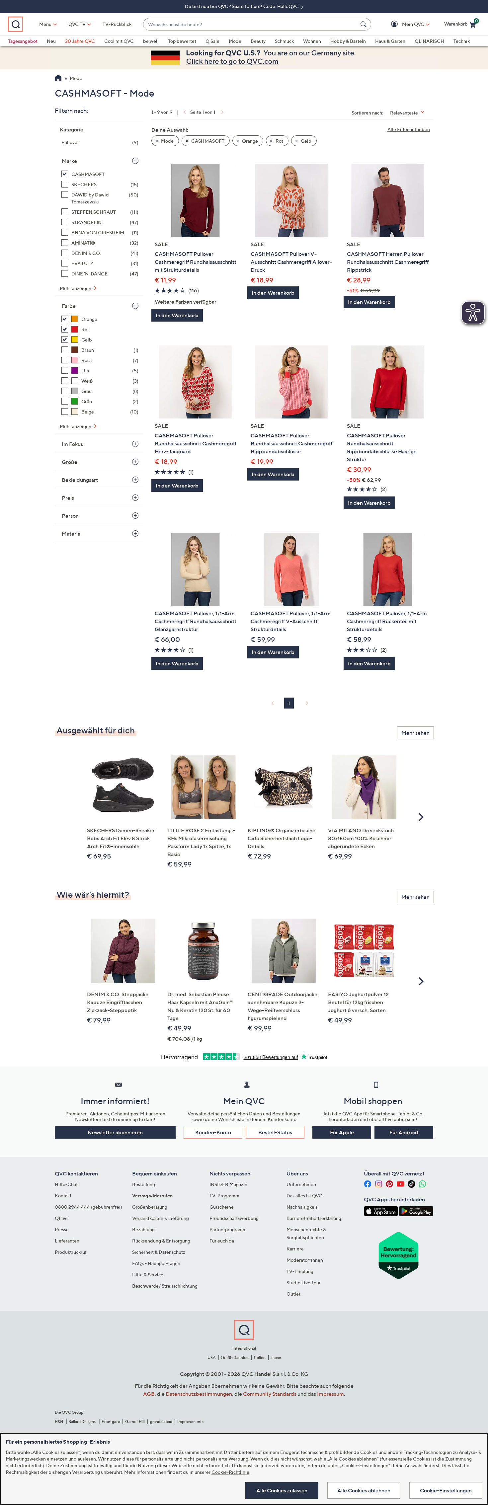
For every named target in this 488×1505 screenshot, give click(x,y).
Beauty (258, 41)
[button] (403, 24)
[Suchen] (364, 24)
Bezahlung (143, 1229)
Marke (69, 161)
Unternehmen (301, 1184)
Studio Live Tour (303, 1282)
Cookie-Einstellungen (446, 1490)
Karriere (295, 1248)
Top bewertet (182, 41)
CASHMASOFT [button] (207, 141)
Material (72, 533)
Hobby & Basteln (348, 41)
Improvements (190, 1421)
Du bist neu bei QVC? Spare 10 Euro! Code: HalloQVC (242, 6)
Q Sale (212, 41)
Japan (276, 1357)
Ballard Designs (82, 1421)
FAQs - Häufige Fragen (156, 1263)
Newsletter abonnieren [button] (115, 1132)
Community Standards (269, 1394)
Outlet (293, 1294)
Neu (51, 41)
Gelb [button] (305, 141)
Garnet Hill (135, 1421)
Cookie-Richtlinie (230, 1472)
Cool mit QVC (119, 41)
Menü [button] (45, 24)
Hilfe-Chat (66, 1184)
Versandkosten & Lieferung (160, 1218)
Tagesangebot (23, 41)
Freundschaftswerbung (234, 1218)
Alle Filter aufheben (408, 129)
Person (70, 515)
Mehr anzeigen (76, 288)
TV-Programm (224, 1195)
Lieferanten (67, 1240)
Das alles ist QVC (304, 1195)
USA (211, 1357)
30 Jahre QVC (80, 41)
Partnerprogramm (228, 1229)
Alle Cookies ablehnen (363, 1490)
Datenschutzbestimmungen (199, 1394)
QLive (61, 1218)
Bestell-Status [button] (275, 1132)
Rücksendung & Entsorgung (161, 1240)
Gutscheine (221, 1207)
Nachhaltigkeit (301, 1207)
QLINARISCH (429, 41)
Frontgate (111, 1421)
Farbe (69, 306)
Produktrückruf (71, 1252)
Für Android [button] (403, 1132)
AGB (149, 1394)
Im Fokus (72, 444)
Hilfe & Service (147, 1274)
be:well (151, 41)
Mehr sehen (415, 732)
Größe (69, 462)
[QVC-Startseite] (58, 79)
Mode (235, 41)
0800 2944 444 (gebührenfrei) (88, 1207)
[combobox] (250, 24)
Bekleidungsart (80, 480)
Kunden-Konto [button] (213, 1132)
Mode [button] (167, 141)
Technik (461, 41)
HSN (59, 1421)
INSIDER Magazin (228, 1184)
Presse (62, 1229)
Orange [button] (249, 141)
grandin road (161, 1421)
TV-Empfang (299, 1271)
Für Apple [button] (342, 1132)
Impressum (330, 1394)
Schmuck (284, 41)
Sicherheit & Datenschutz (158, 1252)
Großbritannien (235, 1357)
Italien (260, 1357)
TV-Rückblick (117, 24)
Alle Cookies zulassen (281, 1490)
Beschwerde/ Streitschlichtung (165, 1286)
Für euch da (221, 1240)
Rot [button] (279, 141)
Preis (68, 497)
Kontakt (63, 1195)
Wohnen (312, 41)
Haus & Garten (390, 41)
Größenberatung (149, 1207)
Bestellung (143, 1184)
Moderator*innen (304, 1260)
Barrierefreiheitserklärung (313, 1218)
